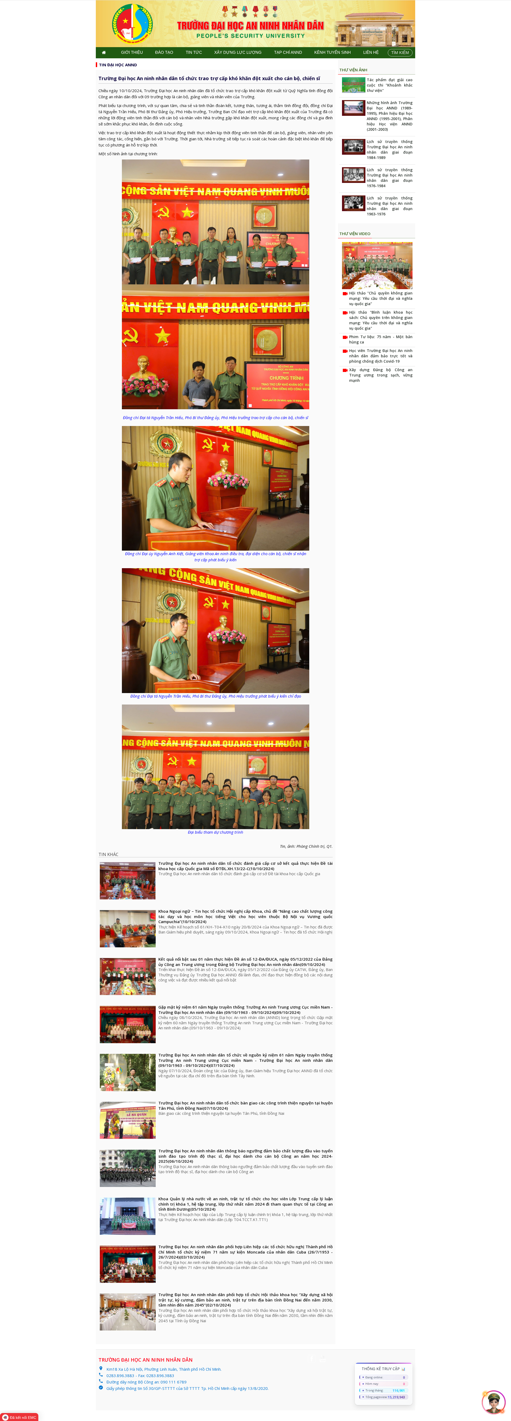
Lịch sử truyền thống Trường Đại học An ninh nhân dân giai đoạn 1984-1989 (390, 149)
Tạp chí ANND (288, 52)
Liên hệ (371, 52)
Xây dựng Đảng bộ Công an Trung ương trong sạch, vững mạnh (381, 375)
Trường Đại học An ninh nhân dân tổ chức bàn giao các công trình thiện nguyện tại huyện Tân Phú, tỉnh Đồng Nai (245, 1105)
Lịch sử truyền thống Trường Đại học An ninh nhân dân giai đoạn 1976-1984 (390, 177)
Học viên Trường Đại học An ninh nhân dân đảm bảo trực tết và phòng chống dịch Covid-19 (381, 356)
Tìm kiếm (400, 52)
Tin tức (194, 52)
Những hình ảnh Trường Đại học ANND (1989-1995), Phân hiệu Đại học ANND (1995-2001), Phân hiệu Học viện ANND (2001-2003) (390, 116)
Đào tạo (164, 52)
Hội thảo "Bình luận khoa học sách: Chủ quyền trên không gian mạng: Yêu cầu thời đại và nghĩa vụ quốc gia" (381, 320)
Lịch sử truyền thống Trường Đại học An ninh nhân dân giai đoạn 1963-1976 (390, 205)
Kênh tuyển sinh (332, 52)
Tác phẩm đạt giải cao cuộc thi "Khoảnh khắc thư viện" (390, 85)
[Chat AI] (494, 1402)
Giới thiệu (132, 52)
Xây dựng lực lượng (238, 52)
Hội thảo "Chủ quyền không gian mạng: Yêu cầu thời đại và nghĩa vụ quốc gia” (381, 298)
